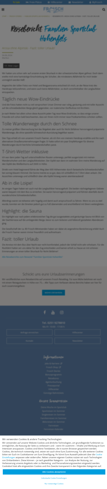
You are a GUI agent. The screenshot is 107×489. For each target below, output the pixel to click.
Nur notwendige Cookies (54, 483)
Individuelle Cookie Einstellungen (54, 478)
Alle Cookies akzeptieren (54, 472)
